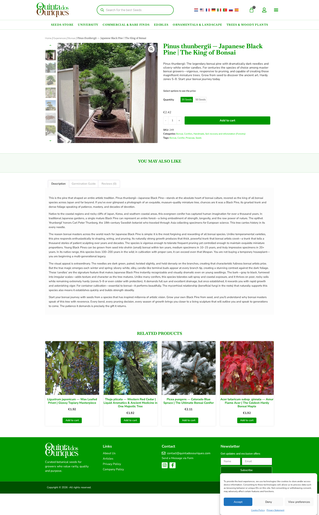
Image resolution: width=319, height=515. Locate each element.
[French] (208, 10)
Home (48, 38)
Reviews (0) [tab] (109, 184)
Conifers (188, 133)
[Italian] (219, 10)
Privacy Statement (275, 510)
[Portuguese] (225, 10)
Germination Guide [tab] (84, 184)
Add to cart (227, 120)
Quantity (168, 99)
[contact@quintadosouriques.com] (163, 453)
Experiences (60, 38)
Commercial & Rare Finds (126, 24)
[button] (276, 9)
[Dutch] (196, 10)
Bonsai (71, 38)
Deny (268, 502)
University (88, 24)
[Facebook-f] (172, 465)
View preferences (299, 502)
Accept (238, 502)
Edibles (161, 24)
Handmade (198, 133)
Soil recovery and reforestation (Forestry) (225, 133)
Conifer (181, 137)
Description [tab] (58, 184)
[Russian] (231, 10)
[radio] (187, 99)
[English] (202, 10)
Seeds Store (62, 24)
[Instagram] (165, 465)
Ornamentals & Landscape (197, 24)
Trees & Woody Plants (247, 24)
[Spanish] (237, 10)
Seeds (199, 137)
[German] (214, 10)
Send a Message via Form (177, 458)
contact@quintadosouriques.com (188, 453)
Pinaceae (190, 137)
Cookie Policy (258, 510)
